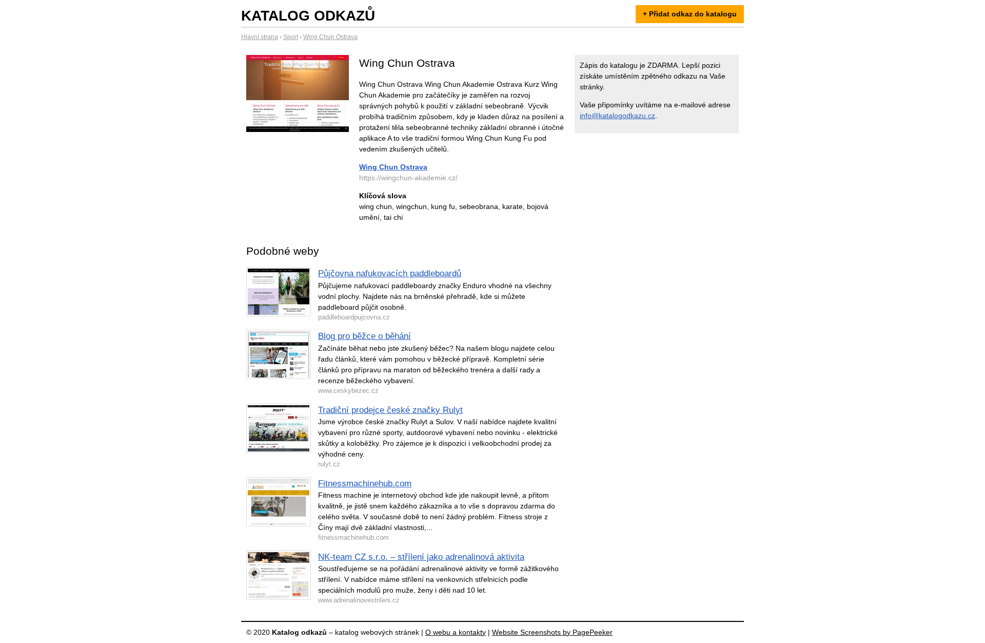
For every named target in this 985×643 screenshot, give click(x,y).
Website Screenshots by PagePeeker (552, 632)
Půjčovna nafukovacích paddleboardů (389, 273)
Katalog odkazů (308, 16)
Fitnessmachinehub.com (364, 483)
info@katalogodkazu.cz (617, 115)
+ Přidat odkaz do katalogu (690, 14)
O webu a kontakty (455, 632)
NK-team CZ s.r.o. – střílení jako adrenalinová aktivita (421, 557)
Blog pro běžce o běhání (364, 336)
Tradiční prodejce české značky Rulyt (390, 410)
